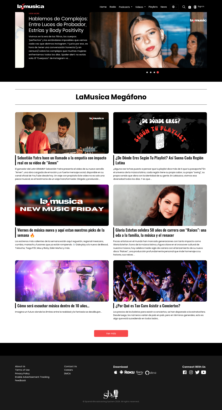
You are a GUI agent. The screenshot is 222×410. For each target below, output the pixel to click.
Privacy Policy (22, 373)
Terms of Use (22, 369)
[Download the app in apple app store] (115, 372)
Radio (113, 7)
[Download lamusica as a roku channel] (130, 372)
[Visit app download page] (190, 7)
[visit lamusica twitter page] (197, 373)
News (164, 7)
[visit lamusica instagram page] (191, 373)
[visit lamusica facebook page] (184, 373)
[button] (147, 72)
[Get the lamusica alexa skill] (151, 372)
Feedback (20, 380)
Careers (68, 369)
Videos (139, 7)
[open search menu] (183, 7)
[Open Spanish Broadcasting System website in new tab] (111, 394)
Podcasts (124, 7)
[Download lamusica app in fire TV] (140, 372)
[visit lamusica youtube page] (203, 373)
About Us (20, 366)
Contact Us (70, 366)
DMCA (67, 373)
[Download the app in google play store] (121, 372)
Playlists (153, 7)
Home (103, 7)
